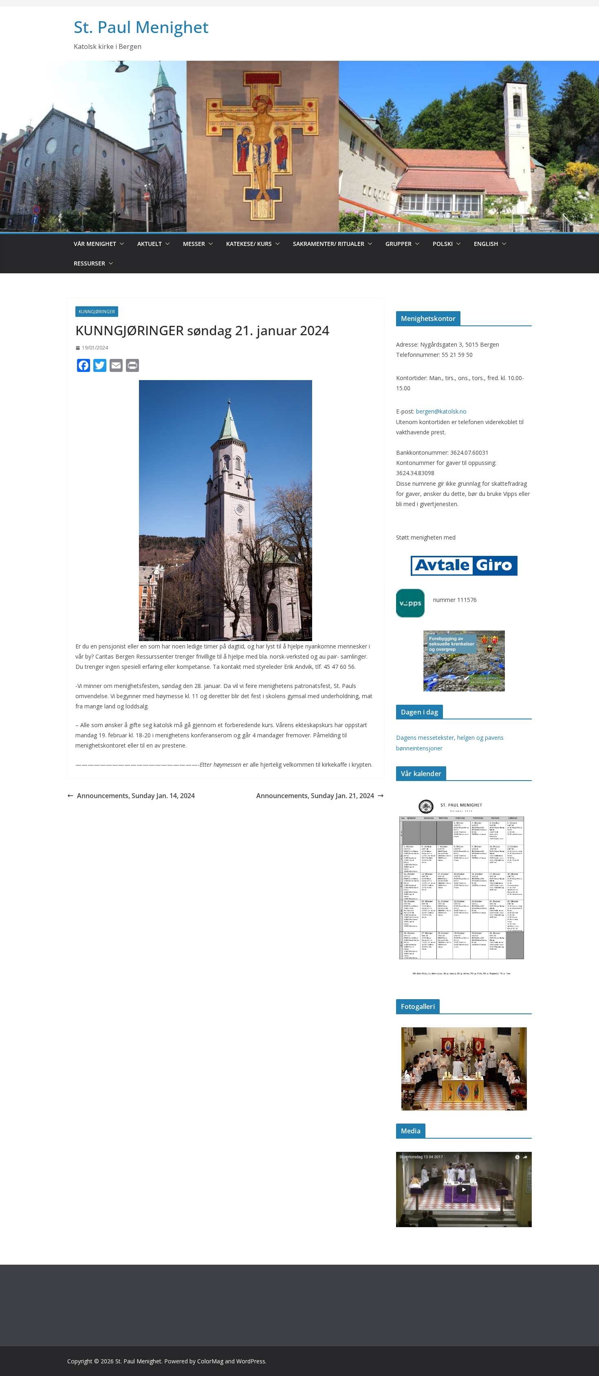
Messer (194, 244)
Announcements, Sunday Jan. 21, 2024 (315, 795)
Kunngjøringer (97, 311)
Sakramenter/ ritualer (328, 244)
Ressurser (89, 263)
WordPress (250, 1361)
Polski (443, 244)
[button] (120, 244)
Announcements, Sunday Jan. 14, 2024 (136, 795)
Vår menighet (95, 244)
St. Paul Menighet (141, 26)
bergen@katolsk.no (441, 411)
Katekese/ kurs (249, 244)
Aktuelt (149, 244)
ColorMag (210, 1361)
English (486, 244)
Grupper (398, 244)
